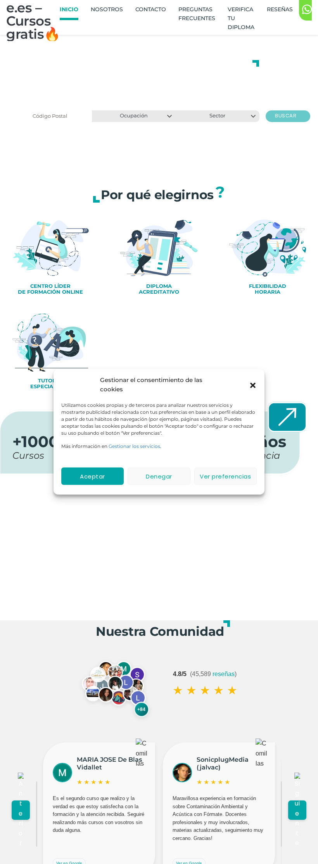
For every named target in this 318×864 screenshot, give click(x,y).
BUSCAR (286, 115)
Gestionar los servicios (134, 446)
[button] (253, 385)
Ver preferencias (225, 476)
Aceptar (92, 476)
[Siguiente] (297, 810)
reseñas (224, 674)
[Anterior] (21, 810)
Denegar (159, 476)
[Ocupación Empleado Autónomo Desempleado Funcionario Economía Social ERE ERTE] (134, 116)
